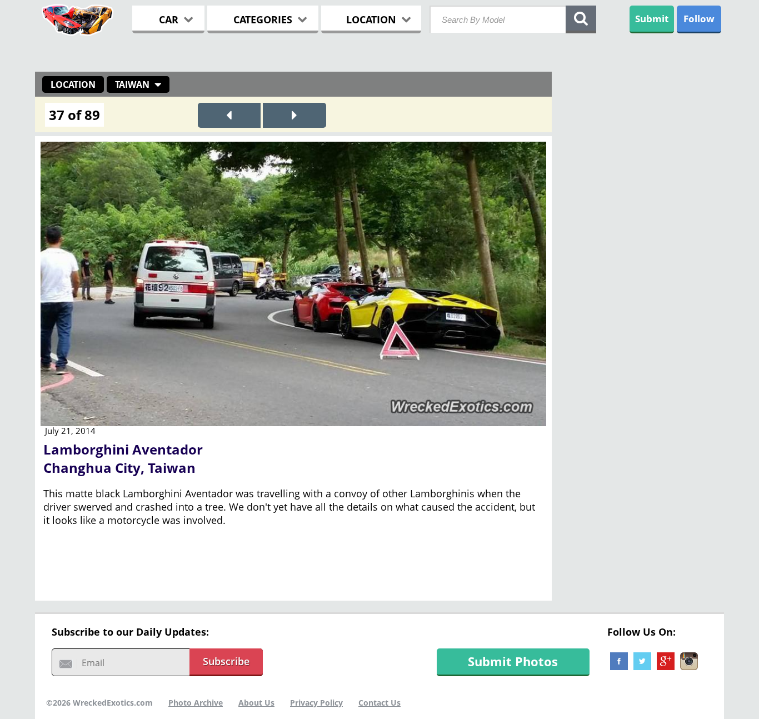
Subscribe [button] (226, 661)
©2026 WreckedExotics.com (99, 702)
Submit (651, 18)
